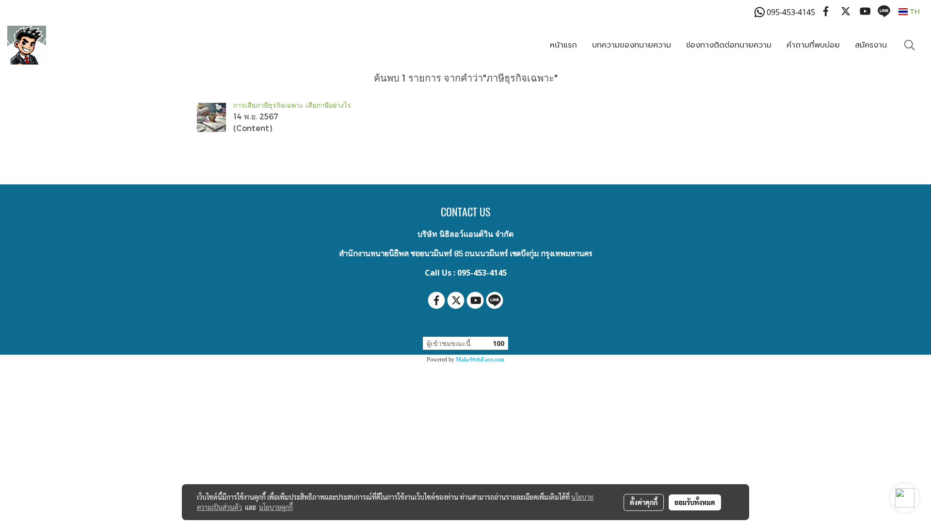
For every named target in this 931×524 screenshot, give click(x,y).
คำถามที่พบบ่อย (813, 45)
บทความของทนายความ (631, 45)
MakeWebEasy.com (480, 359)
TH (914, 11)
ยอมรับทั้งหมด (694, 502)
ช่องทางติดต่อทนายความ (728, 45)
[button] (909, 45)
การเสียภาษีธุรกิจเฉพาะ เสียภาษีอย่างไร (292, 105)
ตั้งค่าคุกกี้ (644, 502)
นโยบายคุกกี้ (276, 507)
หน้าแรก (563, 45)
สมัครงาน (871, 45)
